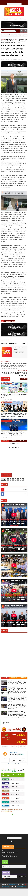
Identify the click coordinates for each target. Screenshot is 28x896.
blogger (5, 440)
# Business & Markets (10, 321)
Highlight (14, 678)
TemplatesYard (5, 886)
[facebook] (13, 1)
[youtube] (15, 1)
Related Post (5, 378)
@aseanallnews (5, 722)
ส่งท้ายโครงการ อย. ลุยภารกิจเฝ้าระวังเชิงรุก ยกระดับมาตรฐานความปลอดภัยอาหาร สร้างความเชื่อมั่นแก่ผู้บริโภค (17, 682)
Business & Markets (9, 39)
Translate (7, 878)
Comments (23, 678)
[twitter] (16, 841)
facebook (22, 440)
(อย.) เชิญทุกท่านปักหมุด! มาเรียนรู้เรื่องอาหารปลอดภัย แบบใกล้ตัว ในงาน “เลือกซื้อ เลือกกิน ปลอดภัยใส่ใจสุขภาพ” (14, 396)
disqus (14, 440)
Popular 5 (5, 678)
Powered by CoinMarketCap (14, 763)
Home (2, 39)
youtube (15, 352)
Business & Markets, (18, 59)
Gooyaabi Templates (21, 886)
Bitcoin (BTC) (13, 752)
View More (24, 378)
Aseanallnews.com (13, 884)
